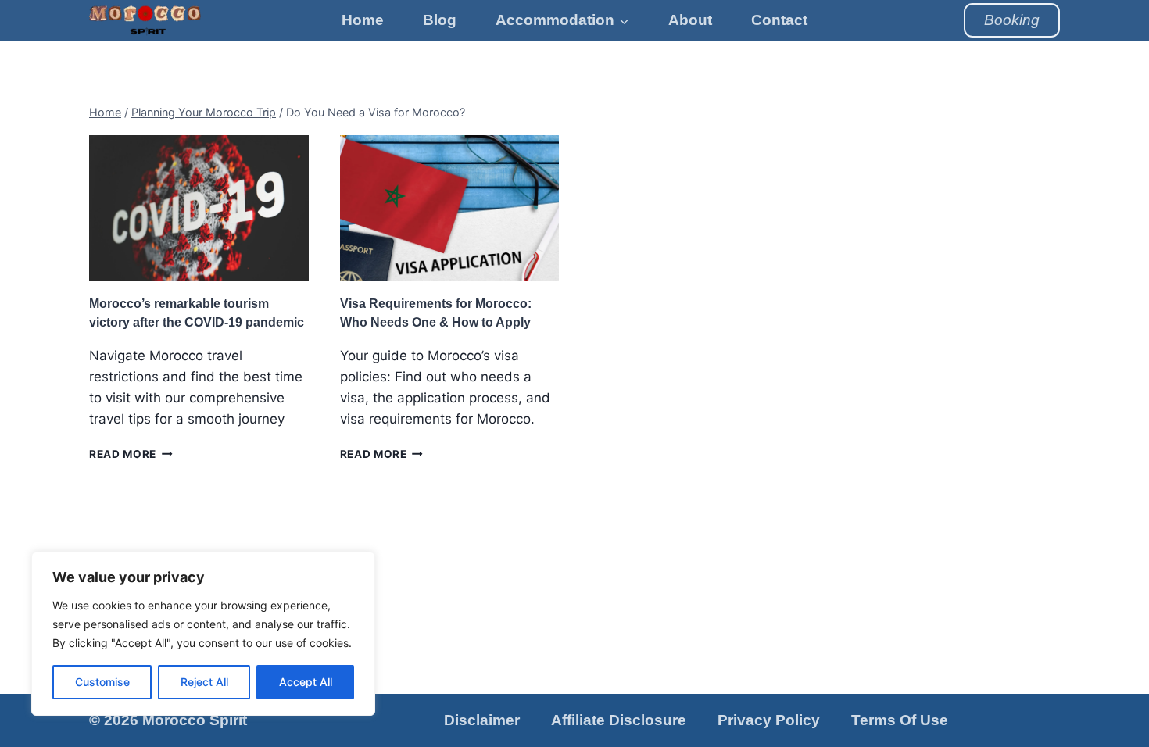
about (690, 20)
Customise (102, 681)
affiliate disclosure (618, 720)
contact (779, 20)
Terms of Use (899, 720)
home (363, 20)
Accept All (305, 681)
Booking (1012, 20)
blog (439, 20)
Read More (131, 454)
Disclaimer (482, 720)
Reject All (204, 681)
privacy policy (769, 720)
